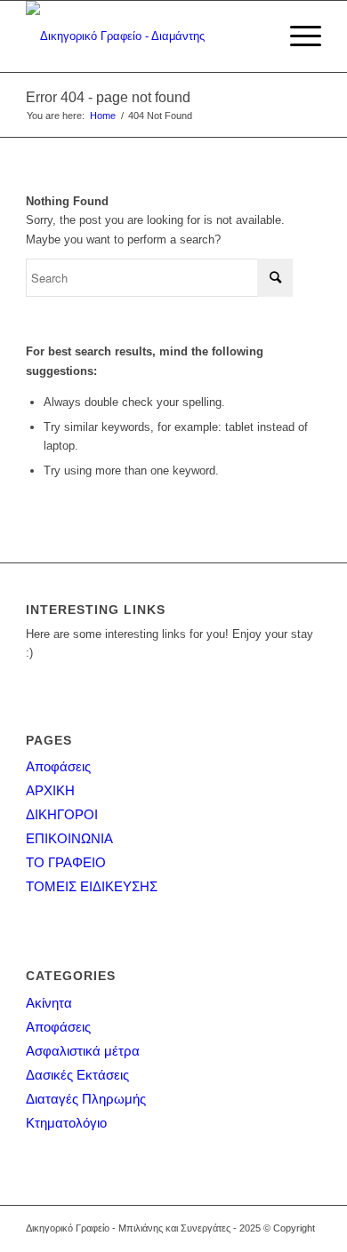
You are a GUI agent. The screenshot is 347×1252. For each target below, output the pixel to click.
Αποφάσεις (58, 766)
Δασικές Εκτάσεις (77, 1074)
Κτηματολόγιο (66, 1122)
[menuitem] (296, 36)
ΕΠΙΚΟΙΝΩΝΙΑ (69, 838)
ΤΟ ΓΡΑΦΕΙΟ (66, 862)
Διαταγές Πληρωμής (86, 1098)
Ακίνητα (49, 1002)
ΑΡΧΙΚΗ (50, 790)
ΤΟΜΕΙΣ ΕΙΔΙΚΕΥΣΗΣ (91, 886)
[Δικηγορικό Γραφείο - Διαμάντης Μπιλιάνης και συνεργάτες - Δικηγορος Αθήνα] (144, 36)
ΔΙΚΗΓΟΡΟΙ (62, 814)
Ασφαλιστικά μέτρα (83, 1050)
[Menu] (296, 36)
